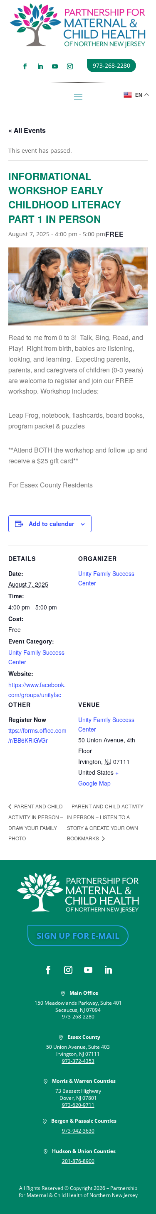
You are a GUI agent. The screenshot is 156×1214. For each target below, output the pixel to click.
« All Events (27, 130)
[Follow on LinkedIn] (40, 66)
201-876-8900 (78, 1161)
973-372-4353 (78, 1061)
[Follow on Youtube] (55, 66)
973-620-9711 (78, 1105)
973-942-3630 (78, 1130)
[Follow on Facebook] (25, 66)
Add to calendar (51, 523)
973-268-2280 (111, 65)
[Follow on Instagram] (70, 66)
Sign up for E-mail (78, 935)
